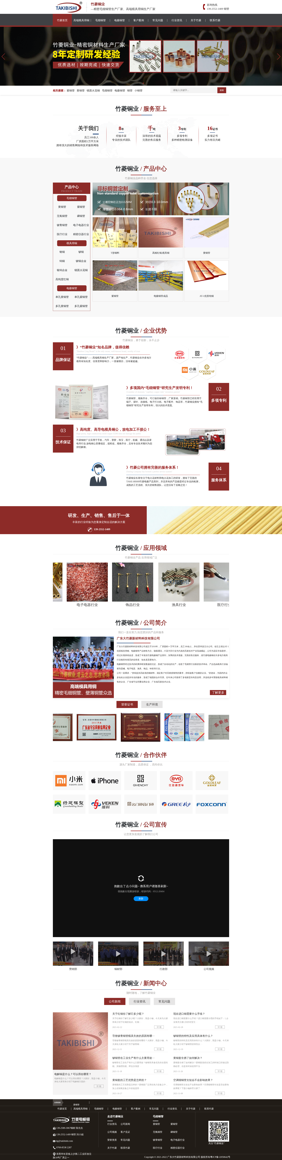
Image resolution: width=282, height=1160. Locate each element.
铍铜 (81, 251)
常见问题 (157, 20)
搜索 (222, 90)
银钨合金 (62, 270)
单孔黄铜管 (62, 296)
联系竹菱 (215, 20)
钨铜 (62, 261)
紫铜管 (71, 90)
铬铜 (62, 251)
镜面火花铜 (93, 90)
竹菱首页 (62, 20)
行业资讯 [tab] (139, 1001)
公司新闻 (125, 1124)
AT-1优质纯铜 (207, 296)
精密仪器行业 (81, 234)
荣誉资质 (112, 1140)
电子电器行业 (81, 225)
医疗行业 (62, 234)
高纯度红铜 (62, 279)
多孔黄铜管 (62, 306)
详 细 (98, 1086)
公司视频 (112, 1132)
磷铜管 (81, 216)
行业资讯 (177, 20)
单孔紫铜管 (81, 296)
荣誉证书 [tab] (127, 704)
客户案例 (138, 20)
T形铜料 (115, 253)
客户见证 (125, 1132)
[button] (3, 56)
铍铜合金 (81, 261)
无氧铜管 (62, 216)
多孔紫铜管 (81, 306)
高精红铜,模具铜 (160, 253)
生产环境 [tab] (152, 704)
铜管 (129, 90)
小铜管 (138, 90)
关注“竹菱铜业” (216, 1143)
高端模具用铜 (81, 20)
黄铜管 (81, 90)
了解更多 (218, 692)
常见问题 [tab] (164, 1001)
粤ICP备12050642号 (220, 1157)
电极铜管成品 (161, 296)
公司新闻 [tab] (115, 1001)
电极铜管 (119, 20)
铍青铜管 (62, 225)
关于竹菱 (196, 20)
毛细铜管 (100, 20)
